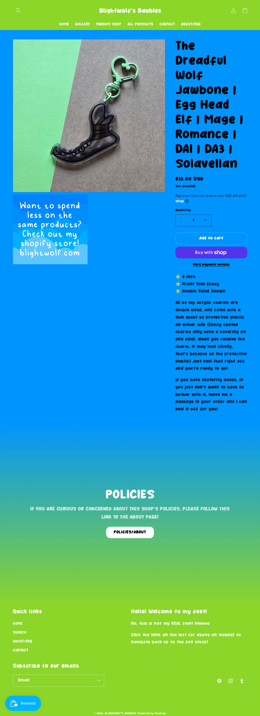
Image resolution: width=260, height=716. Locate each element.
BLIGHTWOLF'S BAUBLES (120, 713)
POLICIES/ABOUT (130, 532)
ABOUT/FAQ (22, 642)
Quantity (183, 210)
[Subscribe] (98, 681)
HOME (17, 624)
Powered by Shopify (151, 713)
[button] (18, 10)
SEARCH (19, 633)
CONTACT (20, 650)
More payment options (211, 265)
